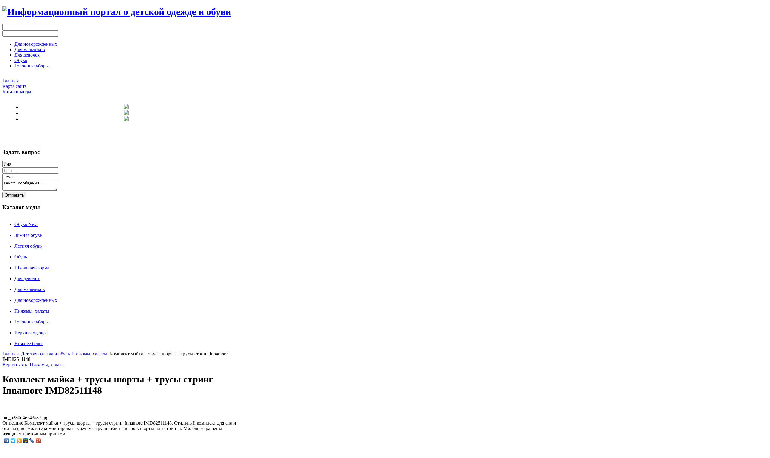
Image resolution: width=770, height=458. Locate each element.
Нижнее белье (28, 343)
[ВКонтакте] (7, 441)
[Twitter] (13, 441)
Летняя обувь (28, 246)
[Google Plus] (38, 441)
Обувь (20, 256)
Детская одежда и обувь (45, 353)
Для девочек (27, 278)
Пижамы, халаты (31, 311)
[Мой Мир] (26, 441)
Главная (10, 353)
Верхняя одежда (31, 332)
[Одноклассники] (19, 441)
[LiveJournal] (32, 441)
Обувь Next (26, 224)
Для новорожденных (35, 300)
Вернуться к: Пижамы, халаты (33, 364)
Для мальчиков (29, 289)
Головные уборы (31, 321)
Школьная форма (31, 267)
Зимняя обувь (28, 235)
